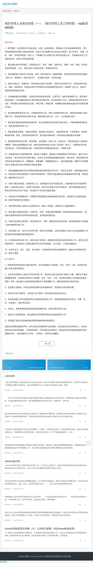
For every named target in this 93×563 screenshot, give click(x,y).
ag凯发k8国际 (10, 3)
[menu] (89, 3)
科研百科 (41, 33)
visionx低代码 (12, 461)
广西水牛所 (9, 33)
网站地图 (67, 556)
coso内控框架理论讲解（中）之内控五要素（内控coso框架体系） (40, 528)
